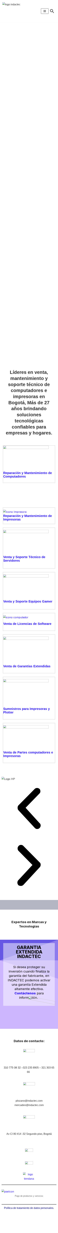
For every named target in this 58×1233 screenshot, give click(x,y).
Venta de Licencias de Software (27, 624)
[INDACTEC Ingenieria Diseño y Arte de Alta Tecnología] (12, 11)
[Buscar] (52, 11)
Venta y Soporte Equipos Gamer (27, 601)
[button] (29, 809)
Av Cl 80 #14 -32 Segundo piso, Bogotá (29, 1134)
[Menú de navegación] (44, 11)
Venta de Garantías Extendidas (26, 666)
